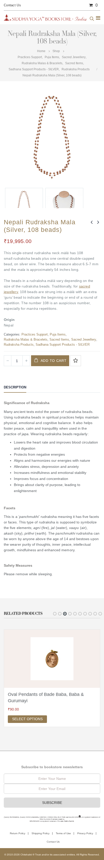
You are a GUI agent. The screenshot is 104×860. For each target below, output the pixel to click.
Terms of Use (63, 833)
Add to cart (54, 361)
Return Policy (17, 833)
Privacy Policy (85, 833)
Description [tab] (15, 387)
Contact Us (12, 5)
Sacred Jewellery (83, 339)
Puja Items (58, 334)
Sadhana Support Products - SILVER (63, 344)
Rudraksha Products (19, 344)
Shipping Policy (40, 833)
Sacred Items (59, 339)
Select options (27, 719)
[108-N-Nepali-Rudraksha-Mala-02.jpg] (64, 207)
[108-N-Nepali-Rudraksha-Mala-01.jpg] (24, 207)
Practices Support (34, 334)
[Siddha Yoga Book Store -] (45, 17)
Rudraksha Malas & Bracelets (25, 339)
